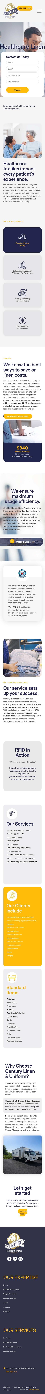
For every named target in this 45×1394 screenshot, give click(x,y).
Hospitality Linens (10, 1294)
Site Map (6, 1387)
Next (36, 1155)
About (5, 1303)
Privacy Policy (34, 1390)
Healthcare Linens (10, 1342)
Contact (6, 1311)
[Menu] (38, 11)
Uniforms (6, 1338)
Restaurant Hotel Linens (12, 1347)
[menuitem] (38, 11)
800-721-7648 (24, 8)
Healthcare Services (11, 1289)
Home (5, 1285)
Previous (9, 1155)
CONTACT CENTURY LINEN (17, 416)
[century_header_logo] (18, 11)
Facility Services (9, 1298)
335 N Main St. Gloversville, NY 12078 (20, 1368)
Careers (6, 1307)
